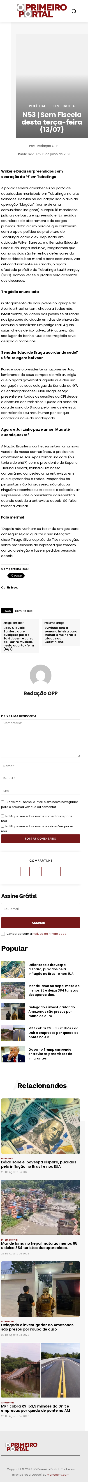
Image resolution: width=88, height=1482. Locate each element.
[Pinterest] (45, 871)
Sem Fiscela (64, 106)
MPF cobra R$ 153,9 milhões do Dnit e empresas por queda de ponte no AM (53, 1032)
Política (37, 106)
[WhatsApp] (56, 871)
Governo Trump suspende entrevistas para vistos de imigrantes (50, 1054)
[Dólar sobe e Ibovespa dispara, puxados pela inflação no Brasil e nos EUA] (13, 969)
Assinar (38, 923)
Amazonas (7, 1321)
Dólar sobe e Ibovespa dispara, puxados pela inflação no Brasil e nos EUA (51, 969)
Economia (7, 1159)
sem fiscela (24, 611)
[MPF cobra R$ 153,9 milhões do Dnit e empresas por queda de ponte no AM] (13, 1033)
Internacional (9, 1240)
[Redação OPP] (40, 675)
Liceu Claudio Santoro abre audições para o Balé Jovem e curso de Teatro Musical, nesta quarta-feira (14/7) (18, 638)
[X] (35, 871)
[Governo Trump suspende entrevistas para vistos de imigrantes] (13, 1054)
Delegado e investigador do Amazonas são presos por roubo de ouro (51, 1011)
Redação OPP (47, 146)
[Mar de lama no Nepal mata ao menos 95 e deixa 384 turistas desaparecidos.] (13, 990)
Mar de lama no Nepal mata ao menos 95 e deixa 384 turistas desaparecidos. (54, 990)
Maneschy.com (58, 1474)
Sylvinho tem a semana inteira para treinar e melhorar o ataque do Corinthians (60, 635)
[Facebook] (25, 871)
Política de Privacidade (49, 934)
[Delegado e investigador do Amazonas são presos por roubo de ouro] (13, 1011)
